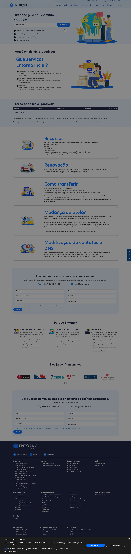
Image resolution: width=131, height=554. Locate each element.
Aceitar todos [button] (95, 545)
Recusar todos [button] (115, 545)
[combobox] (126, 539)
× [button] (129, 539)
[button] (43, 552)
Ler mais (26, 546)
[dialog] (65, 545)
